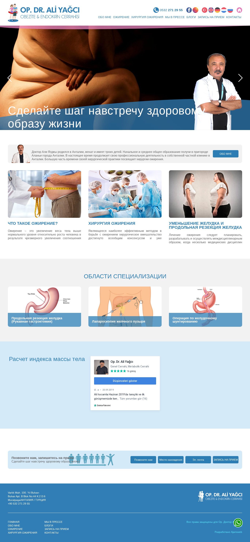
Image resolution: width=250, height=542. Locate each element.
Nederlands (224, 10)
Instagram (195, 10)
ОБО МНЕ (104, 17)
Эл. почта (198, 459)
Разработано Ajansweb (228, 531)
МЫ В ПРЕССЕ (175, 17)
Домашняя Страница (239, 10)
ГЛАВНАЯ (13, 521)
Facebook (189, 10)
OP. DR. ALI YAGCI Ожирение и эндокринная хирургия (43, 13)
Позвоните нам (143, 459)
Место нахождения (170, 459)
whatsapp (238, 522)
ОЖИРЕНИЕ (121, 17)
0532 (171, 10)
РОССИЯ (230, 10)
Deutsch (217, 10)
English (211, 10)
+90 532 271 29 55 (19, 503)
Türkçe (204, 10)
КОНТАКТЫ (233, 17)
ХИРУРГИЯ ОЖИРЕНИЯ (147, 17)
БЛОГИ (191, 17)
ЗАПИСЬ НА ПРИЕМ (211, 17)
